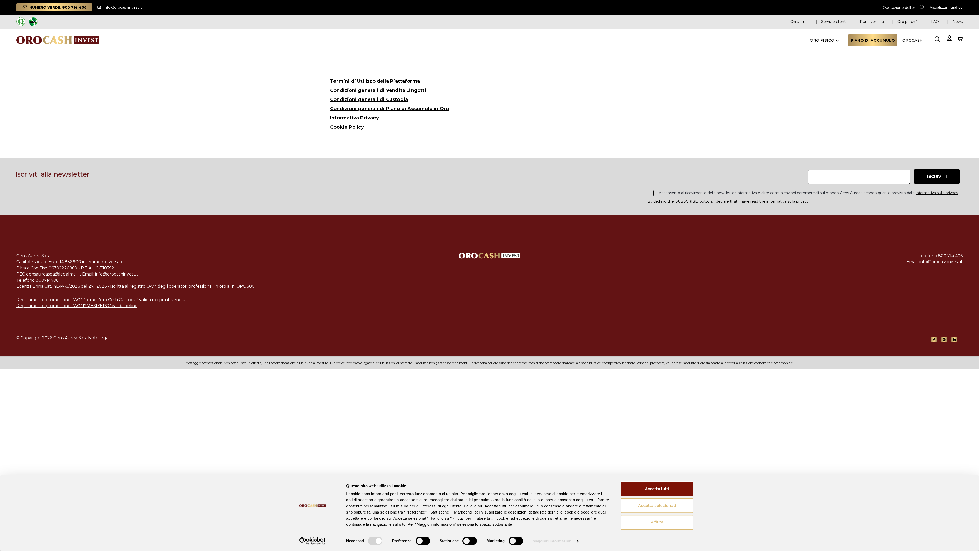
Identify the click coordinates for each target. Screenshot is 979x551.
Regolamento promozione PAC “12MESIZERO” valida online (76, 305)
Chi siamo (799, 21)
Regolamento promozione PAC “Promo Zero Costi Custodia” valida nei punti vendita (101, 299)
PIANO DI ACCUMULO (873, 40)
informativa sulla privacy (937, 193)
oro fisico (822, 40)
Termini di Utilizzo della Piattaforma (375, 81)
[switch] (423, 541)
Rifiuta (657, 522)
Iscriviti (937, 176)
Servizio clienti (833, 21)
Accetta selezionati (657, 505)
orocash (912, 40)
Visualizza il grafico (946, 7)
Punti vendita (872, 21)
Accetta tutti (657, 488)
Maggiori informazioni (552, 541)
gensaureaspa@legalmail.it (53, 274)
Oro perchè (907, 21)
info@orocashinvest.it (116, 274)
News (957, 21)
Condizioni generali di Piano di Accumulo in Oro (389, 108)
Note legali (99, 337)
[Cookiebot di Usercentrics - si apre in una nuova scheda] (312, 541)
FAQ (935, 21)
